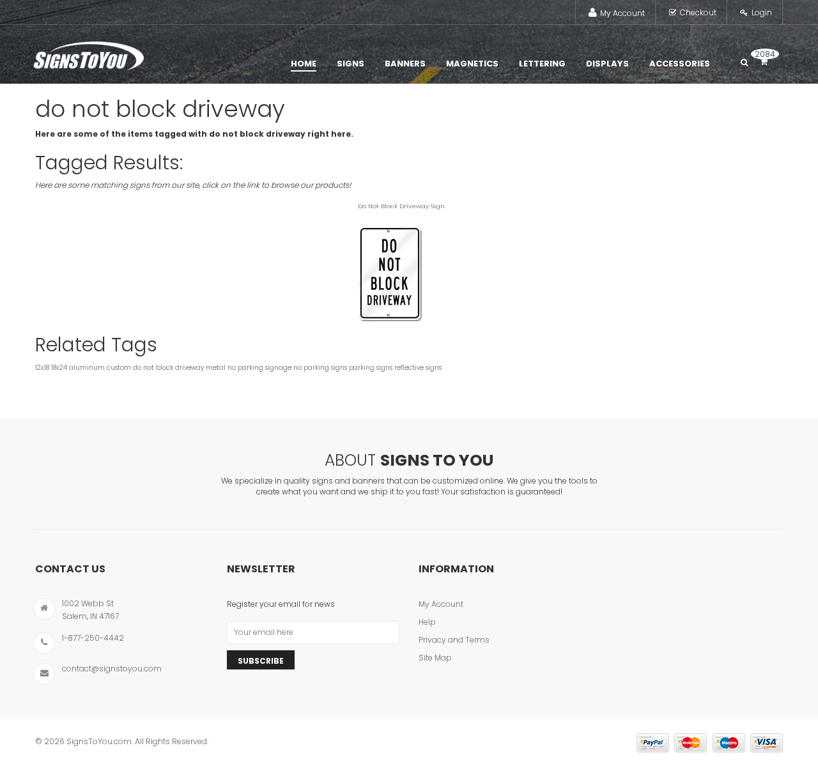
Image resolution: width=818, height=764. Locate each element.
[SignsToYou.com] (89, 53)
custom (119, 367)
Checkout (698, 12)
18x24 (59, 367)
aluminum (87, 367)
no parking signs (320, 367)
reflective (409, 367)
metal (216, 367)
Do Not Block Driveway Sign (401, 206)
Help (427, 621)
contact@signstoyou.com (112, 668)
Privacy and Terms (454, 639)
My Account (622, 13)
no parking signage (259, 367)
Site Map (435, 657)
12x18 (42, 367)
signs (434, 367)
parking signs (370, 367)
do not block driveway (168, 367)
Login (762, 12)
